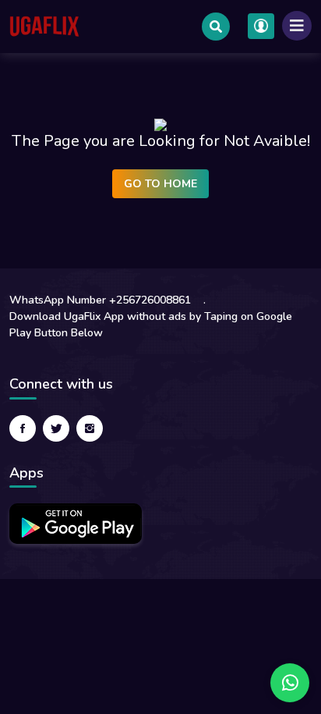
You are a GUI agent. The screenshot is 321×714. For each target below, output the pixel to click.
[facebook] (22, 428)
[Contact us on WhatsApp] (289, 682)
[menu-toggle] (297, 26)
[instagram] (89, 428)
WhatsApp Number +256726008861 (100, 300)
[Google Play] (75, 523)
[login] (261, 26)
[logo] (44, 26)
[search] (216, 26)
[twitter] (56, 428)
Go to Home (160, 183)
